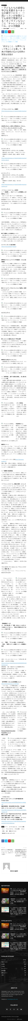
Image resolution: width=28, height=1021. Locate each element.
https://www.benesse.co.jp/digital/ (10, 683)
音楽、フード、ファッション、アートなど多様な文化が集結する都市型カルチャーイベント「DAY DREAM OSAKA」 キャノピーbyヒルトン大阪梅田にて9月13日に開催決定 (18, 891)
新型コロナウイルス (12, 831)
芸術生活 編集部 (6, 28)
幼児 (7, 831)
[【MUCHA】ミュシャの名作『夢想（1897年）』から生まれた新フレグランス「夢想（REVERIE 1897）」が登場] (5, 901)
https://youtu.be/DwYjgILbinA (8, 246)
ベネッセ (22, 828)
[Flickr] (14, 1009)
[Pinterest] (9, 31)
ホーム (2, 3)
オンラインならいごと (13, 826)
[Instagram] (17, 1009)
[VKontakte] (21, 1009)
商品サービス (8, 3)
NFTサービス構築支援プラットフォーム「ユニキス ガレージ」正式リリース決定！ (7, 852)
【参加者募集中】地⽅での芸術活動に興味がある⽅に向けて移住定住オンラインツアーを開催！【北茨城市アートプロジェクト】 (21, 853)
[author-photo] (14, 866)
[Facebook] (2, 31)
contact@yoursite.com (12, 999)
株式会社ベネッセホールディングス (8, 833)
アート (6, 826)
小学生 (3, 831)
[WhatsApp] (12, 31)
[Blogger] (7, 1009)
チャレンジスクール (9, 828)
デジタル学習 (17, 828)
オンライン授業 (21, 826)
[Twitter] (6, 31)
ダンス (3, 828)
